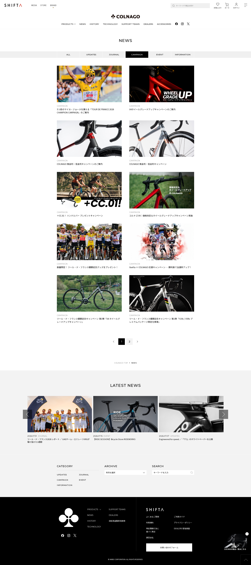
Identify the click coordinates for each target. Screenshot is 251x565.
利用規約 (149, 522)
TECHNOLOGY (94, 527)
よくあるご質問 (152, 516)
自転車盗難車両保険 (117, 521)
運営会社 (149, 537)
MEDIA (34, 5)
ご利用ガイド (179, 516)
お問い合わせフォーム (169, 547)
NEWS (90, 515)
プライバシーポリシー (183, 522)
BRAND (53, 5)
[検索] (173, 6)
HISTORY (91, 521)
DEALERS (113, 515)
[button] (27, 414)
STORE (43, 5)
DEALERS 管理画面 (182, 528)
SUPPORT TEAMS (117, 509)
